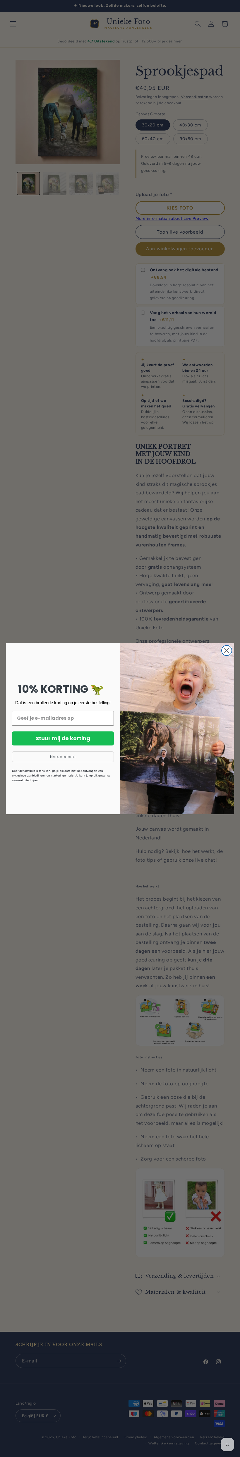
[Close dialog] (227, 650)
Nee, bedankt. (63, 757)
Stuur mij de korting (63, 738)
